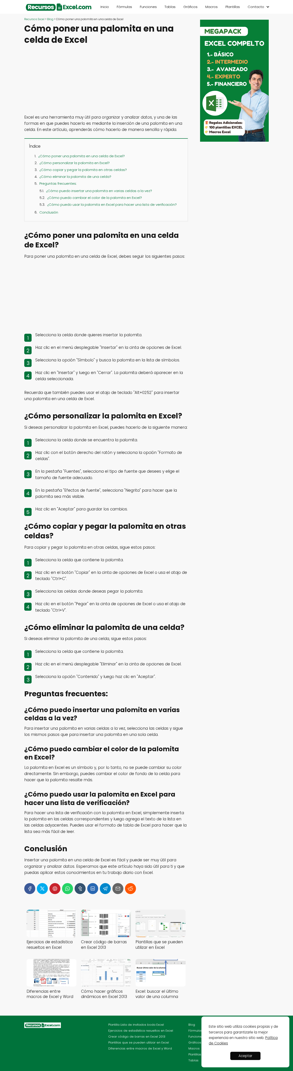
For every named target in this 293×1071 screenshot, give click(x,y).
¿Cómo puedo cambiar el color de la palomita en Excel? (94, 197)
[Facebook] (29, 888)
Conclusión (48, 212)
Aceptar (245, 1055)
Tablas (170, 6)
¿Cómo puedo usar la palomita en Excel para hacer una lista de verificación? (112, 204)
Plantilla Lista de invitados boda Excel (136, 1024)
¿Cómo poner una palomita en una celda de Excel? (81, 156)
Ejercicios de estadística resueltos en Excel (140, 1030)
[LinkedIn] (92, 888)
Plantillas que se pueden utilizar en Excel (138, 1042)
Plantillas (232, 6)
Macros (211, 6)
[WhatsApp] (67, 888)
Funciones (148, 6)
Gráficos (190, 6)
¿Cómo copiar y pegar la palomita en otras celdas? (83, 169)
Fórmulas (124, 6)
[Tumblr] (80, 888)
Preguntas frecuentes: (58, 183)
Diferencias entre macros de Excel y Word (140, 1048)
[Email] (117, 888)
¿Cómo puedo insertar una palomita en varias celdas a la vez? (99, 190)
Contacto (256, 6)
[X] (42, 888)
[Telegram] (105, 888)
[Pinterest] (54, 888)
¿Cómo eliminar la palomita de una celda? (75, 176)
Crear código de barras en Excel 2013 (136, 1036)
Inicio (104, 6)
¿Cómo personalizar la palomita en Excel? (74, 162)
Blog (191, 1024)
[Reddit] (130, 888)
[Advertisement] (106, 80)
